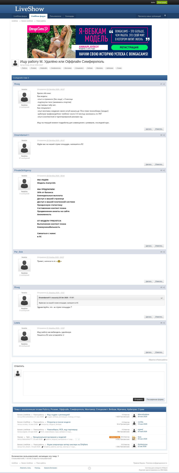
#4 (162, 252)
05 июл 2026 (142, 439)
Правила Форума (139, 463)
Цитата (148, 129)
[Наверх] (89, 468)
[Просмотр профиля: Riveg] (24, 97)
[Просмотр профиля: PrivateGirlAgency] (24, 183)
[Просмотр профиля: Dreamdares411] (24, 148)
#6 (162, 323)
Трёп (28, 437)
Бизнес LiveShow (23, 414)
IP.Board (164, 468)
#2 (162, 135)
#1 (162, 84)
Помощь (37, 468)
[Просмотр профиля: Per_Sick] (24, 265)
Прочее (20, 437)
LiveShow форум (20, 16)
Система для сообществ (153, 468)
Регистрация (162, 2)
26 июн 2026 (142, 416)
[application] (94, 383)
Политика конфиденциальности (156, 463)
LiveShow (15, 463)
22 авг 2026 (142, 446)
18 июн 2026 (142, 424)
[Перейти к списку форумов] (29, 8)
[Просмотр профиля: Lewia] (24, 336)
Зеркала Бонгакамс (50, 468)
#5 (162, 287)
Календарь (69, 16)
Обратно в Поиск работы (158, 360)
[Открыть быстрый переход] (165, 16)
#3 (162, 170)
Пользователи (55, 16)
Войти (153, 2)
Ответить (158, 129)
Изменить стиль (25, 468)
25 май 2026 (142, 431)
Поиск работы (38, 414)
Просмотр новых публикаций (149, 16)
